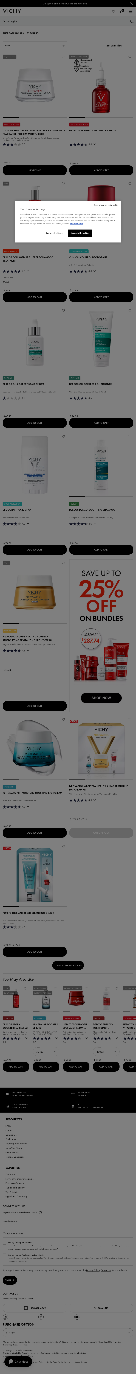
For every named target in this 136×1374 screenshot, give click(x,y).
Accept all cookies (80, 233)
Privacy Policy (76, 223)
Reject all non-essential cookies (106, 205)
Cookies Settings (54, 233)
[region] (68, 221)
